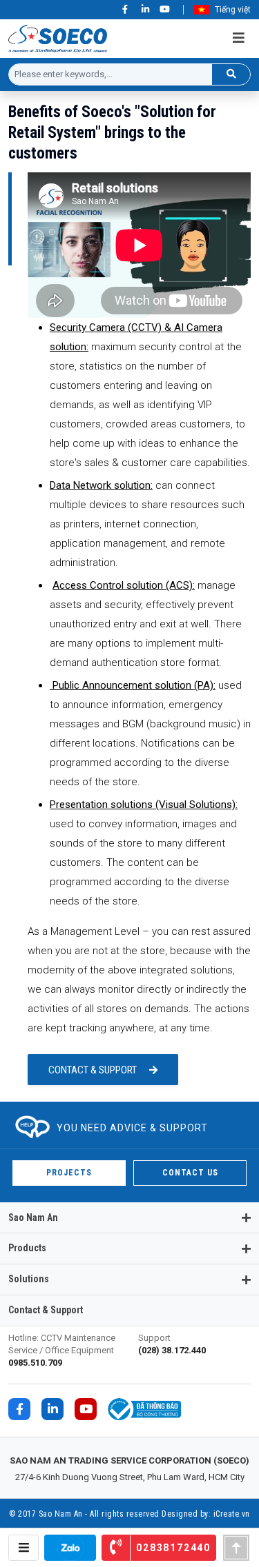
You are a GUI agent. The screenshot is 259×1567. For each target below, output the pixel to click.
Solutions (28, 1278)
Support (172, 1344)
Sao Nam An (33, 1217)
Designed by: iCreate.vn (206, 1514)
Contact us (190, 1172)
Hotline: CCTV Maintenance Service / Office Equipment (61, 1350)
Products (27, 1247)
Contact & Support (92, 1070)
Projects (69, 1172)
